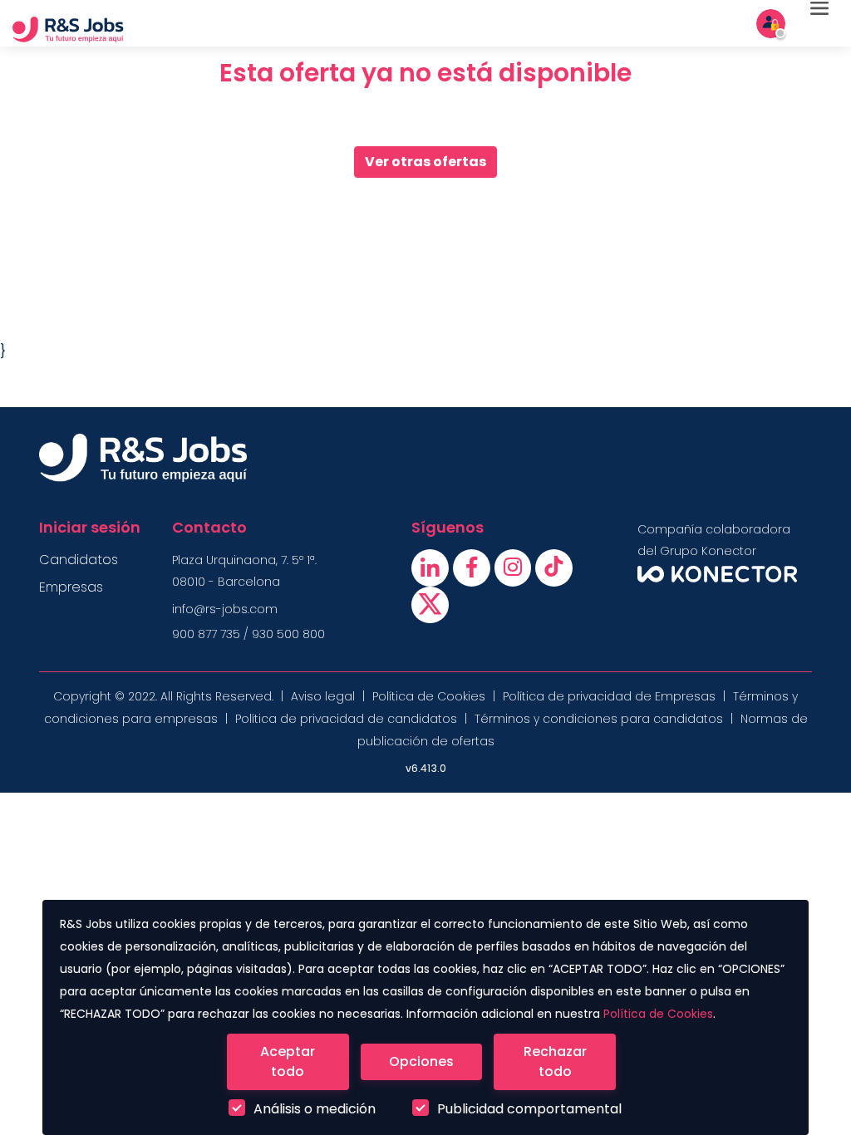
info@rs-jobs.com (225, 609)
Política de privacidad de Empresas (609, 696)
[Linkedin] (431, 571)
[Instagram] (514, 571)
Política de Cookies (658, 1013)
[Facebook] (473, 571)
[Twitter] (430, 608)
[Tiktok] (554, 571)
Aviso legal (323, 696)
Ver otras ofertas (425, 161)
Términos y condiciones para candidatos (599, 718)
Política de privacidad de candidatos (346, 718)
